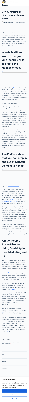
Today (15, 88)
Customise (14, 394)
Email (3, 354)
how (8, 331)
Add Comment (6, 368)
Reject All (14, 398)
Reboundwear (5, 201)
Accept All (14, 391)
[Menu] (26, 3)
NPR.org (12, 289)
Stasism (5, 5)
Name (4, 347)
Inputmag (6, 272)
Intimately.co (13, 201)
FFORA (11, 199)
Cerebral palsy (6, 23)
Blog (3, 312)
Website (4, 361)
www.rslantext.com (13, 186)
